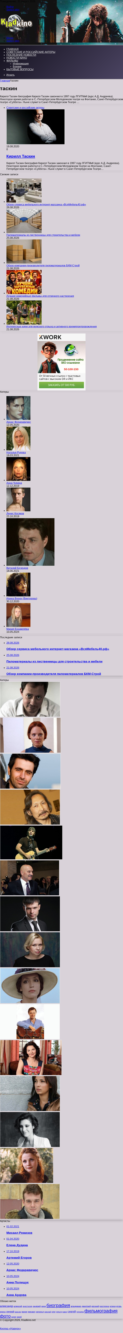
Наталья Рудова (16, 452)
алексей (18, 1306)
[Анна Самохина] (30, 1002)
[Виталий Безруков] (30, 565)
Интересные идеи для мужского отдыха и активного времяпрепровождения (51, 326)
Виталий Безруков (17, 568)
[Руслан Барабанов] (30, 788)
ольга (59, 1312)
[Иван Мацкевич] (29, 894)
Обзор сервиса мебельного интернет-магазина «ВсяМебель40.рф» (46, 204)
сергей (72, 1311)
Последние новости (21, 55)
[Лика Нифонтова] (31, 1074)
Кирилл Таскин (20, 156)
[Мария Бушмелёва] (18, 626)
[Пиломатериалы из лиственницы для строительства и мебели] (24, 232)
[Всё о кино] (16, 32)
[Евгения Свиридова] (30, 1110)
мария (24, 1312)
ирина (3, 1312)
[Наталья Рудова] (18, 449)
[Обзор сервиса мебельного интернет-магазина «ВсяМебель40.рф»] (24, 201)
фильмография (101, 1310)
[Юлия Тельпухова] (30, 752)
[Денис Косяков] (18, 510)
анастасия (27, 1306)
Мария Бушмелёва (17, 629)
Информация (21, 63)
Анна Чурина (14, 483)
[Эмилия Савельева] (30, 966)
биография (58, 1305)
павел (64, 1312)
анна (43, 1306)
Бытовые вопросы (19, 69)
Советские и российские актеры (30, 52)
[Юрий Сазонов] (30, 716)
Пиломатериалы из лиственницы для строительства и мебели (43, 235)
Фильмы (12, 60)
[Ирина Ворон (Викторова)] (18, 595)
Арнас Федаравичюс (18, 422)
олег (54, 1312)
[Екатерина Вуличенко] (26, 1182)
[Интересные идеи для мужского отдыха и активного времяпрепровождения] (24, 323)
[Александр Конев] (30, 1218)
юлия (13, 1317)
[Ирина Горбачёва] (30, 1146)
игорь (119, 1306)
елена (113, 1306)
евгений (95, 1306)
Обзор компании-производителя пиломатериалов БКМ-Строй (43, 265)
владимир (76, 1306)
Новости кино (16, 57)
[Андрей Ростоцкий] (30, 1038)
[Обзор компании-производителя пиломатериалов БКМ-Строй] (24, 262)
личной (10, 1311)
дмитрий (86, 1306)
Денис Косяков (15, 513)
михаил (31, 1312)
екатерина (104, 1306)
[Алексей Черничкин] (30, 930)
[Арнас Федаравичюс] (18, 419)
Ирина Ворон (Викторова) (21, 598)
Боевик (17, 66)
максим (18, 1312)
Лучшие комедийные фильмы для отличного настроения (40, 296)
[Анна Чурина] (18, 480)
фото (5, 1316)
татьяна (80, 1312)
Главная (5, 80)
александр (6, 1306)
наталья (40, 1312)
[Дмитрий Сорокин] (31, 858)
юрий (19, 1317)
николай (47, 1312)
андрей (37, 1306)
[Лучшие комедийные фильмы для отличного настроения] (24, 293)
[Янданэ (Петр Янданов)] (30, 823)
